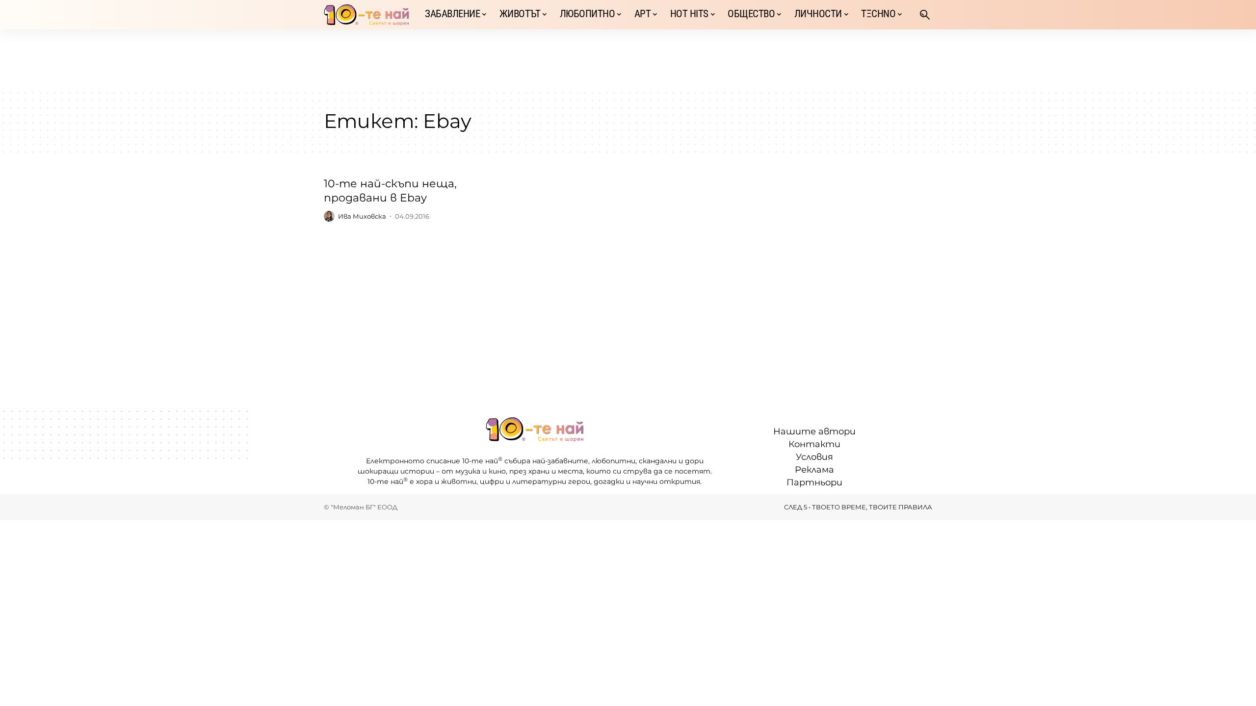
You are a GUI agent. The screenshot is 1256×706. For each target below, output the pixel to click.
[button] (925, 15)
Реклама (814, 469)
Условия (814, 457)
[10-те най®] (366, 14)
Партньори (814, 482)
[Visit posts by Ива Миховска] (329, 216)
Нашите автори (814, 431)
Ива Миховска (362, 216)
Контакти (814, 444)
